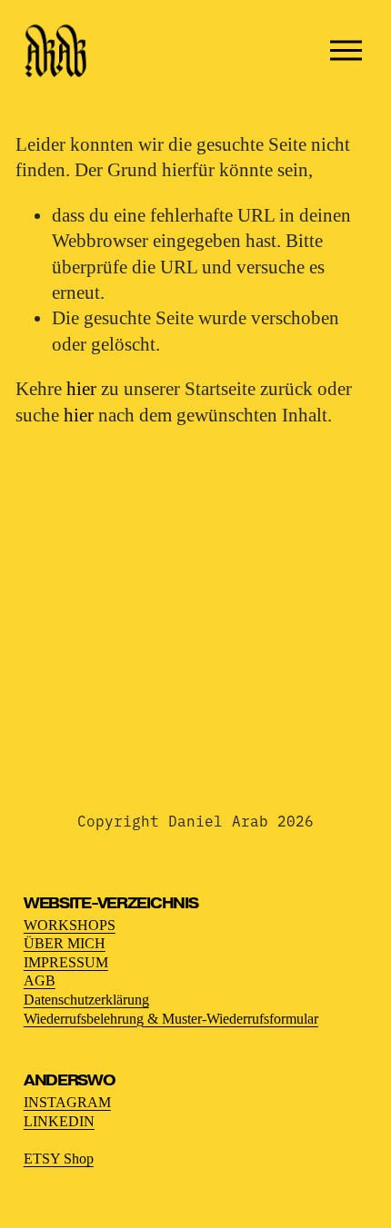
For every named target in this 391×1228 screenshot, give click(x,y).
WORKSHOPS (69, 925)
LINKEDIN (59, 1121)
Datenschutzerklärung (86, 999)
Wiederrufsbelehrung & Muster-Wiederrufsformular (171, 1018)
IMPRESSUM (66, 962)
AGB (39, 980)
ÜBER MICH (64, 943)
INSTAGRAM (67, 1102)
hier (81, 389)
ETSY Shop (59, 1158)
